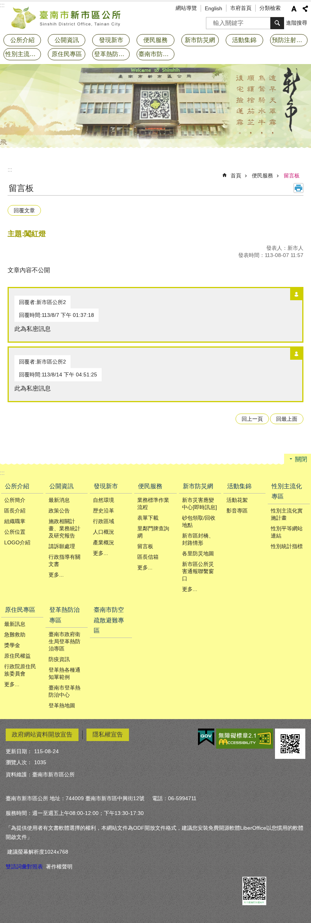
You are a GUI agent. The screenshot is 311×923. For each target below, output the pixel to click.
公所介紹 (17, 486)
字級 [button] (294, 8)
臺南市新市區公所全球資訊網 (66, 17)
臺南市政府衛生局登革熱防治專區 (64, 641)
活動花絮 (237, 500)
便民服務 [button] (155, 40)
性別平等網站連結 (287, 532)
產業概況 (103, 542)
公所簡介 (14, 500)
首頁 (236, 175)
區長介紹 (14, 511)
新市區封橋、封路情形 (198, 539)
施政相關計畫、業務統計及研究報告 (64, 528)
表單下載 (148, 518)
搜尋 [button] (277, 23)
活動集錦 (239, 486)
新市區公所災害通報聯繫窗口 (198, 571)
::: (10, 169)
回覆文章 (24, 210)
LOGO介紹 (17, 542)
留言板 (292, 175)
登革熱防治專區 (64, 614)
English (213, 8)
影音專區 (237, 511)
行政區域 (103, 521)
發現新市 (106, 486)
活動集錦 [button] (244, 40)
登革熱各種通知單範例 (64, 673)
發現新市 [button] (111, 40)
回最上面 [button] (286, 419)
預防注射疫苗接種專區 (290, 40)
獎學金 (12, 645)
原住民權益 (17, 656)
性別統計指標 (287, 546)
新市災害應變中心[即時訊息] (199, 503)
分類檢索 (270, 8)
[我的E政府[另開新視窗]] (206, 737)
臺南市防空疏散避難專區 (156, 54)
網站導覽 (186, 8)
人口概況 (103, 532)
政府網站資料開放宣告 (42, 734)
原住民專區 (20, 609)
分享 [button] (305, 8)
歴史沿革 (103, 511)
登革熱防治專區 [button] (112, 54)
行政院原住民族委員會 (20, 670)
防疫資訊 (59, 659)
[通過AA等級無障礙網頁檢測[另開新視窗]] (244, 739)
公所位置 (14, 532)
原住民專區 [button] (67, 54)
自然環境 (103, 500)
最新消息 (59, 500)
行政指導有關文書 (64, 560)
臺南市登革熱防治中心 (64, 691)
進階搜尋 (296, 23)
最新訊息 (14, 624)
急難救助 (14, 635)
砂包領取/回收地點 (198, 521)
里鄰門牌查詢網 (153, 532)
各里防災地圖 (198, 553)
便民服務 (262, 175)
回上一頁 (252, 419)
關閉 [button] (301, 459)
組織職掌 (14, 521)
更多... (56, 575)
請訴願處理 (62, 546)
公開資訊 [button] (67, 40)
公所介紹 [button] (22, 40)
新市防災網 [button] (200, 40)
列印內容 (298, 188)
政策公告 (59, 511)
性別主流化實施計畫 (287, 514)
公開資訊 (61, 486)
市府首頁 (240, 8)
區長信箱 (148, 557)
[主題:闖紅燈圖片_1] (290, 744)
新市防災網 (198, 486)
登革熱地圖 (62, 705)
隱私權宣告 (108, 734)
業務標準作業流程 (153, 503)
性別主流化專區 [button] (23, 54)
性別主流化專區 (287, 491)
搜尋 (212, 20)
